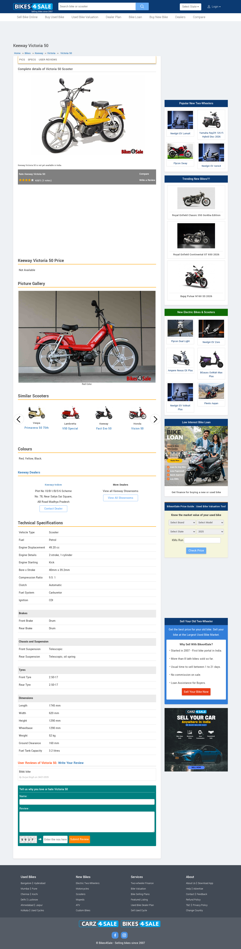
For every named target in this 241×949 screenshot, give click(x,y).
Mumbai (25, 888)
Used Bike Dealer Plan (142, 905)
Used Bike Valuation (85, 17)
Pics (22, 59)
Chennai (25, 894)
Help (188, 888)
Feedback (202, 894)
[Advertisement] (120, 31)
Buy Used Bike (54, 17)
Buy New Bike (158, 17)
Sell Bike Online (27, 17)
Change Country (194, 910)
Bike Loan (135, 17)
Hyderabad (39, 883)
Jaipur (39, 905)
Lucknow (33, 899)
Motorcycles (82, 888)
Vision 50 (137, 429)
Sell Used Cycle (139, 910)
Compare (199, 17)
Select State (189, 7)
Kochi (35, 894)
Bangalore (26, 883)
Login (215, 7)
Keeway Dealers (29, 472)
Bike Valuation (138, 888)
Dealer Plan (113, 17)
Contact (190, 894)
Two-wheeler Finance (142, 883)
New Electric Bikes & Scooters (196, 312)
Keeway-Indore (53, 484)
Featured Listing (139, 899)
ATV (78, 905)
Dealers (180, 17)
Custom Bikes (83, 910)
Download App (205, 883)
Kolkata (25, 910)
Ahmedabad (27, 905)
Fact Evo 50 (104, 429)
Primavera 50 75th (36, 428)
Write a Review (147, 180)
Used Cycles (37, 910)
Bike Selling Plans (140, 894)
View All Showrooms (120, 498)
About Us (190, 883)
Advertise (198, 888)
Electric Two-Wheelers (87, 883)
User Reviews (48, 59)
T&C (188, 905)
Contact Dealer (53, 509)
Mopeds (80, 899)
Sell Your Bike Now (196, 692)
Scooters (80, 894)
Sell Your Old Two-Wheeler (196, 621)
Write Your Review (71, 763)
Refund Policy (193, 899)
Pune (34, 888)
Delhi (23, 899)
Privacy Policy (200, 905)
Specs (32, 59)
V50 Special (70, 429)
